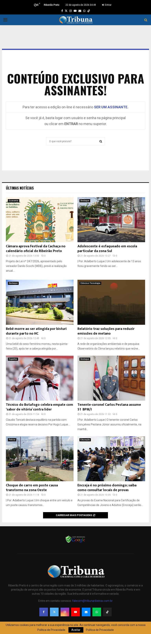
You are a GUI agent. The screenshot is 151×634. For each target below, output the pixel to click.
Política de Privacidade (100, 629)
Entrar (107, 5)
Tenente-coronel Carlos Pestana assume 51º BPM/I (109, 407)
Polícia (12, 440)
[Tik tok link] (88, 11)
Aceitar (75, 629)
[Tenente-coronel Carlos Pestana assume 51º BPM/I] (111, 378)
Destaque (84, 201)
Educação (85, 440)
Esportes (13, 359)
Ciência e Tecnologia (90, 283)
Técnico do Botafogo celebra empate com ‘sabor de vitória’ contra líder (39, 407)
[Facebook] (43, 612)
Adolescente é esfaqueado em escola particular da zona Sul (107, 248)
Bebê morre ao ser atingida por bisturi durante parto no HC (36, 331)
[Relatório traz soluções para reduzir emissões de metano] (111, 302)
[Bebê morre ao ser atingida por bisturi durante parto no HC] (40, 302)
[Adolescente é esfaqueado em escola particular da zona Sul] (111, 219)
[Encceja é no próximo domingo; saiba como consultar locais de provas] (111, 458)
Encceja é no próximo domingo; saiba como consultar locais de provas (106, 487)
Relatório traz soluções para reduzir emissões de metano (105, 331)
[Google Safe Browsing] (75, 542)
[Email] (86, 612)
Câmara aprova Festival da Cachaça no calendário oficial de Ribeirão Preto (35, 248)
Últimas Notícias (20, 187)
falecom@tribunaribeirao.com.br (92, 600)
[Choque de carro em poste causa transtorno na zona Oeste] (40, 458)
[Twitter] (54, 612)
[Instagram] (65, 612)
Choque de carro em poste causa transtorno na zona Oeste (32, 487)
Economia (13, 201)
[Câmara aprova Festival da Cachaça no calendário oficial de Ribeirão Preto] (40, 219)
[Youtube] (75, 612)
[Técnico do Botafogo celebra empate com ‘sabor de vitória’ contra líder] (40, 378)
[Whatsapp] (96, 612)
